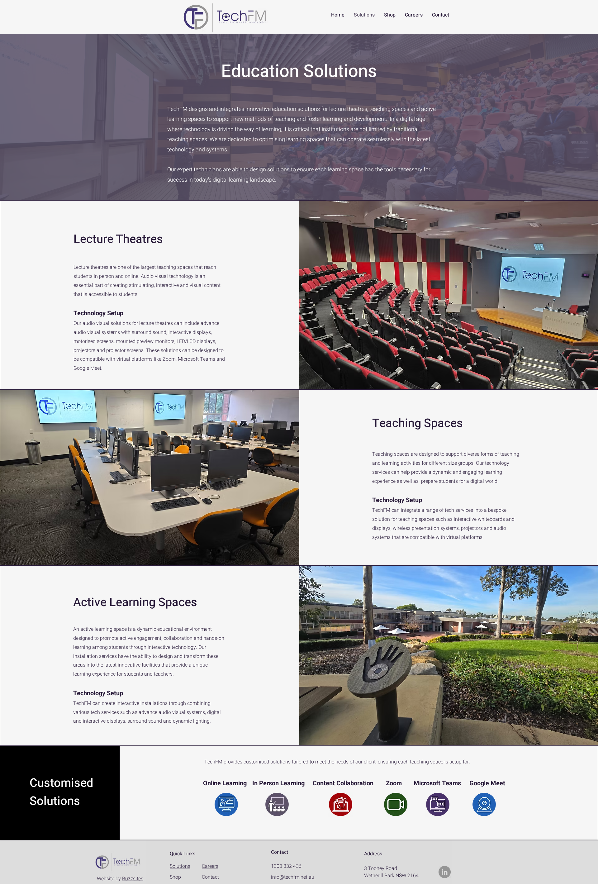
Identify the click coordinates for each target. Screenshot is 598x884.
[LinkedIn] (445, 872)
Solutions (180, 866)
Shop (175, 877)
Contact (210, 877)
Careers (210, 866)
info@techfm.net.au (293, 877)
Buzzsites (132, 878)
